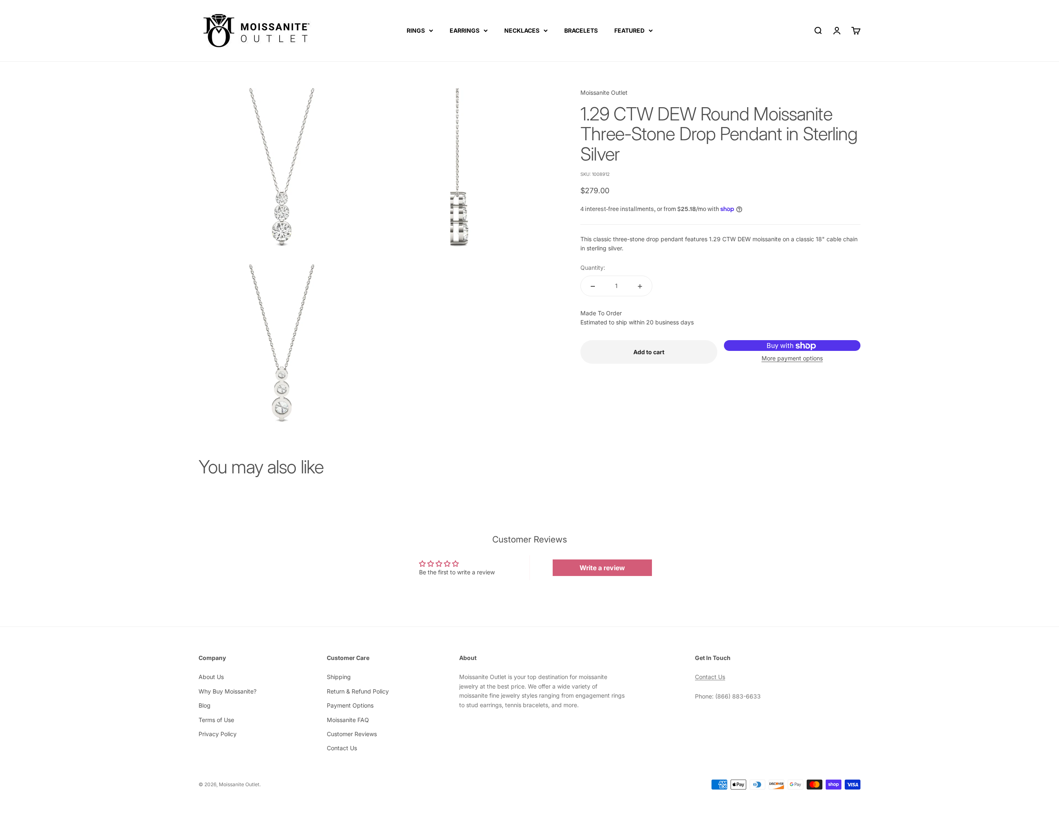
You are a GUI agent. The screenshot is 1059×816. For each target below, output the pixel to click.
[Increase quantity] (640, 286)
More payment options (792, 358)
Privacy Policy (218, 733)
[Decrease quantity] (593, 286)
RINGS (416, 30)
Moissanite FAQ (348, 719)
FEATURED (629, 30)
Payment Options (350, 705)
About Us (211, 676)
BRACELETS (581, 30)
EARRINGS (464, 30)
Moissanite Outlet (604, 92)
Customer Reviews (352, 733)
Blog (205, 705)
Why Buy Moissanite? (227, 691)
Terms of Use (216, 719)
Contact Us (342, 747)
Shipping (339, 676)
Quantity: (592, 267)
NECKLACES (521, 30)
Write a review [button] (602, 568)
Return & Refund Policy (358, 691)
